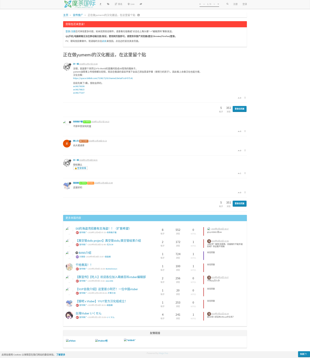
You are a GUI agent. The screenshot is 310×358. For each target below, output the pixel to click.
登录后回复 (239, 109)
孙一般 (76, 64)
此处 (104, 41)
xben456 (109, 281)
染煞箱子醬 (78, 121)
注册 (73, 31)
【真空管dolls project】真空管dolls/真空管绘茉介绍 (108, 240)
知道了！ (304, 354)
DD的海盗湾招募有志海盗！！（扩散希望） (103, 228)
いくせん (111, 317)
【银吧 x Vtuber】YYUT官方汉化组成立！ (102, 301)
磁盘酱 (76, 183)
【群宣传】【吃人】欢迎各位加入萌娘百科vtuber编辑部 (111, 277)
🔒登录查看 (80, 168)
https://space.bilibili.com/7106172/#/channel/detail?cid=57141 (103, 78)
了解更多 (60, 354)
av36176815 (78, 89)
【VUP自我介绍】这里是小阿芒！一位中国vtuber (107, 289)
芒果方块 (112, 293)
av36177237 (78, 92)
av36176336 (78, 86)
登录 (68, 31)
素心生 (76, 141)
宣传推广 (83, 232)
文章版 (82, 256)
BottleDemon (111, 269)
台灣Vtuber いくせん (89, 313)
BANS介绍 (85, 253)
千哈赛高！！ (84, 265)
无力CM (110, 244)
